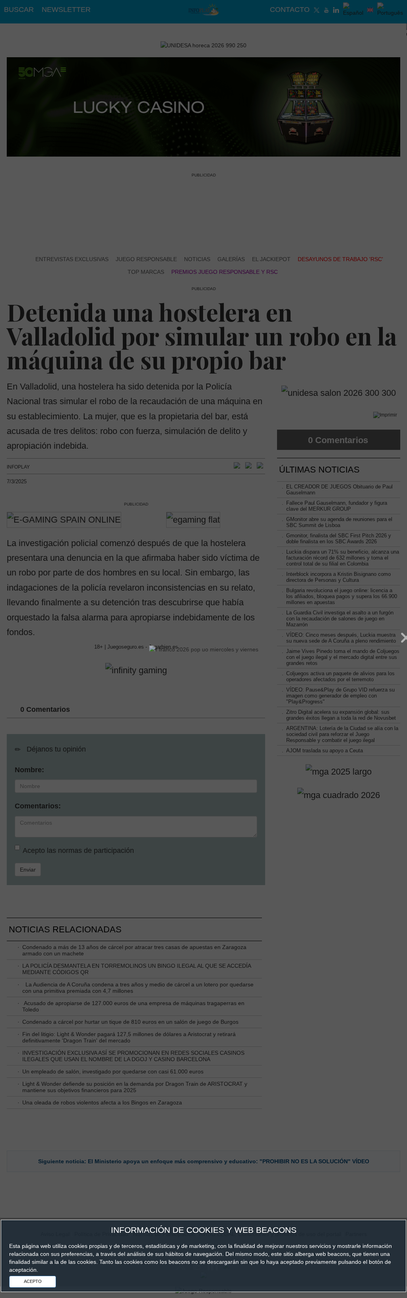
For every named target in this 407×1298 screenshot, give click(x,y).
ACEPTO (33, 1281)
